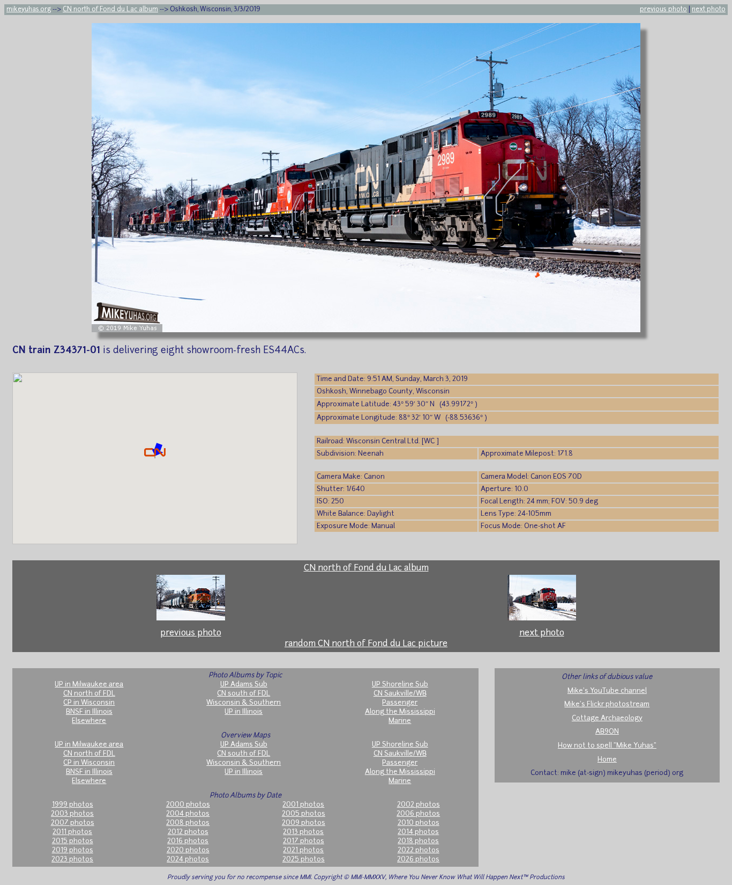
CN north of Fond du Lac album (110, 9)
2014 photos (418, 832)
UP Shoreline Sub (400, 684)
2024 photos (188, 859)
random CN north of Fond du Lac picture (366, 644)
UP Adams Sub (243, 684)
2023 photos (72, 859)
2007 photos (72, 823)
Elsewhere (89, 721)
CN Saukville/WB (400, 693)
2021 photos (303, 850)
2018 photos (418, 841)
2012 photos (188, 832)
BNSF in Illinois (89, 711)
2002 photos (418, 804)
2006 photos (418, 813)
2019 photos (72, 850)
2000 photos (188, 804)
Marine (400, 721)
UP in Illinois (244, 711)
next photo (709, 9)
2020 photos (188, 850)
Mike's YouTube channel (607, 690)
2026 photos (418, 859)
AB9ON (607, 731)
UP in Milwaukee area (89, 684)
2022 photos (418, 850)
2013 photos (303, 832)
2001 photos (303, 804)
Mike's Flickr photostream (606, 704)
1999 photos (72, 804)
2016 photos (187, 841)
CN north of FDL (89, 693)
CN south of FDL (243, 693)
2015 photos (72, 841)
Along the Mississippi (400, 711)
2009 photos (303, 823)
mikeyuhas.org (28, 9)
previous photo (663, 9)
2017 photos (303, 841)
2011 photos (72, 832)
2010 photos (418, 823)
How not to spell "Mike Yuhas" (607, 745)
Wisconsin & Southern (243, 702)
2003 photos (72, 813)
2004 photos (188, 813)
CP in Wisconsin (89, 702)
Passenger (399, 702)
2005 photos (303, 813)
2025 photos (303, 859)
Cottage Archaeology (607, 718)
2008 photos (188, 823)
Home (607, 759)
